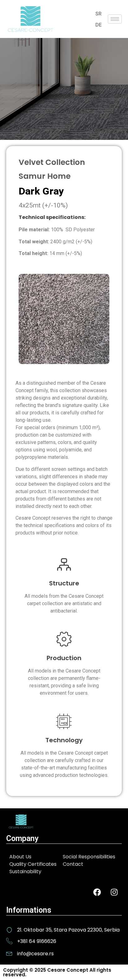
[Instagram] (114, 892)
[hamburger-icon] (115, 19)
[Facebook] (97, 892)
